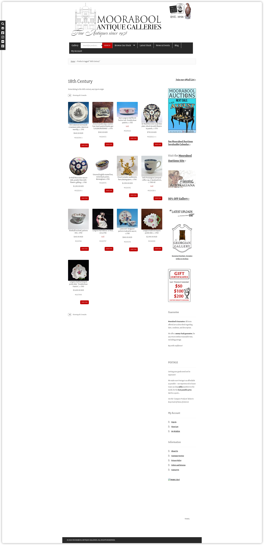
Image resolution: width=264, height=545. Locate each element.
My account (76, 51)
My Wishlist (175, 431)
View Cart (174, 427)
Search (107, 45)
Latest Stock (145, 45)
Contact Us (175, 470)
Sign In (173, 422)
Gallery (75, 45)
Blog (177, 45)
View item (84, 145)
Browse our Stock (123, 45)
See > (180, 143)
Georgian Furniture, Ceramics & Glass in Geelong (182, 257)
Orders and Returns (178, 465)
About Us (174, 451)
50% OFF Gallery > (178, 198)
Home (73, 61)
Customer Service (177, 456)
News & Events (163, 45)
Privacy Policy (176, 460)
